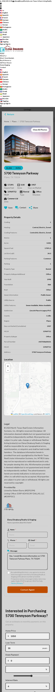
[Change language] (2, 10)
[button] (27, 386)
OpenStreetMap (27, 414)
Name (13, 530)
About (2, 56)
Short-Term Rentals (7, 58)
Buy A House (4, 60)
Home (6, 121)
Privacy (20, 583)
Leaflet (15, 414)
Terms (13, 583)
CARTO (47, 414)
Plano (14, 121)
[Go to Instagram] (1, 6)
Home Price (11, 631)
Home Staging (5, 65)
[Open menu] (1, 106)
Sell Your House (5, 63)
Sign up (2, 44)
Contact (3, 67)
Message (13, 551)
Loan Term (10, 643)
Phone (13, 540)
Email (33, 540)
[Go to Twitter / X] (1, 8)
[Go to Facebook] (1, 3)
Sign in (8, 44)
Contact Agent (27, 590)
